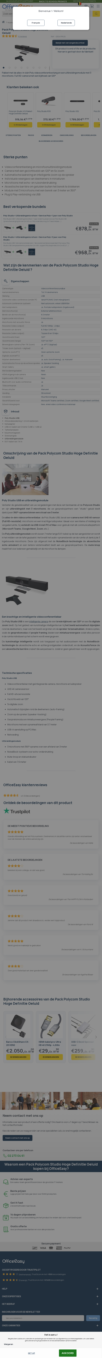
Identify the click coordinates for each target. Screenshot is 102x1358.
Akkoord (68, 1353)
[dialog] (51, 679)
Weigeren (8, 1344)
